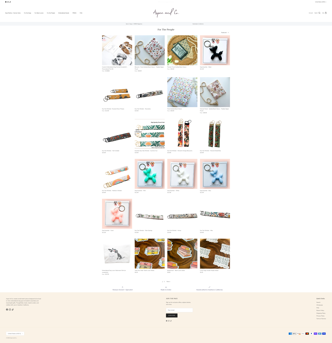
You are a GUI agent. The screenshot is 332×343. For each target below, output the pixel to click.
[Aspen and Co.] (166, 13)
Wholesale (319, 305)
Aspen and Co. (13, 338)
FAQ (81, 13)
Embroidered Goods (63, 13)
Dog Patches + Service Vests (13, 13)
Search (318, 302)
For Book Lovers (39, 13)
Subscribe (171, 315)
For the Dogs (27, 13)
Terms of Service (321, 319)
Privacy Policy (320, 316)
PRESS (74, 13)
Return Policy (320, 310)
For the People (51, 13)
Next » (168, 281)
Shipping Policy (320, 313)
